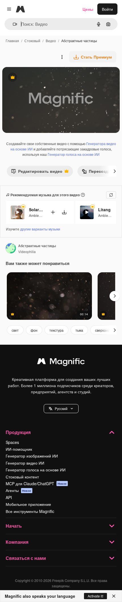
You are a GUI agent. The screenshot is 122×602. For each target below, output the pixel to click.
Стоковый (32, 40)
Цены (88, 9)
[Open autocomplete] (12, 24)
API (9, 497)
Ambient (35, 215)
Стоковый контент (22, 477)
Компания (17, 542)
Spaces (12, 442)
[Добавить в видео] (53, 212)
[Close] (113, 596)
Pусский (61, 408)
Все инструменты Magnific (30, 511)
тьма (79, 330)
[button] (61, 408)
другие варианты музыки (40, 228)
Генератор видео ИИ (25, 463)
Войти (107, 9)
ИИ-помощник (19, 449)
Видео (51, 40)
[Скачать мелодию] (64, 212)
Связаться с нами (26, 558)
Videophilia (27, 251)
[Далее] (115, 171)
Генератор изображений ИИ (32, 456)
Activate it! (95, 596)
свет (15, 330)
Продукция (18, 432)
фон (34, 330)
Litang (104, 209)
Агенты (18, 490)
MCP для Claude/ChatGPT (36, 483)
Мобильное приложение (28, 504)
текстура (56, 330)
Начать (14, 526)
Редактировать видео (36, 172)
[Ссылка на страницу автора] (11, 248)
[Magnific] (61, 362)
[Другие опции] (62, 56)
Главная (12, 40)
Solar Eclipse (36, 209)
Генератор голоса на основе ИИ (74, 154)
